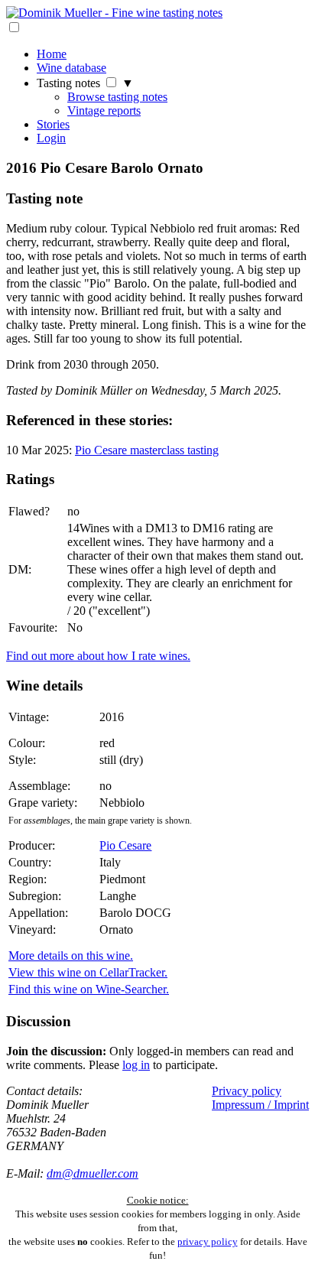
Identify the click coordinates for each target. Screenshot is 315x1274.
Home (52, 53)
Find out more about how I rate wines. (98, 655)
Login (51, 138)
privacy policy (207, 1241)
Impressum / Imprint (260, 1104)
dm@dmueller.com (92, 1173)
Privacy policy (246, 1090)
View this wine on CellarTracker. (87, 972)
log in (136, 1064)
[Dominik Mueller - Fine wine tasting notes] (114, 12)
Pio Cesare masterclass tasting (147, 450)
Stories (53, 124)
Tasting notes (68, 82)
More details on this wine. (70, 955)
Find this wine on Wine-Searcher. (88, 989)
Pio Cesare (125, 845)
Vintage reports (104, 110)
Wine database (71, 67)
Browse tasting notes (117, 96)
